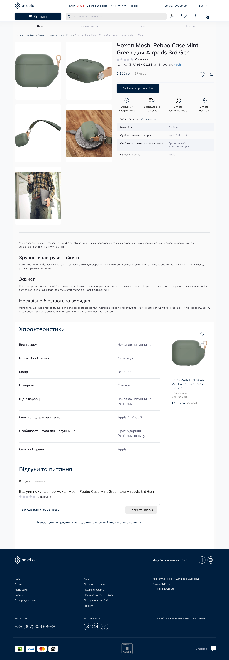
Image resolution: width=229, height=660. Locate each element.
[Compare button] (210, 74)
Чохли (42, 35)
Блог (72, 5)
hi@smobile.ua (161, 584)
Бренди (19, 595)
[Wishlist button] (202, 74)
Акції (80, 5)
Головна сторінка (25, 35)
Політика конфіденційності (99, 595)
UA (201, 6)
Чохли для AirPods (61, 35)
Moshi (177, 64)
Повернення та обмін (96, 600)
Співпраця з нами (97, 5)
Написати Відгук (141, 510)
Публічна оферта (94, 589)
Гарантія (89, 605)
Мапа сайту (21, 589)
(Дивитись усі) (148, 119)
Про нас (133, 5)
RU (207, 6)
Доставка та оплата (95, 584)
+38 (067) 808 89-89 (35, 626)
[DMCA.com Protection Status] (127, 648)
